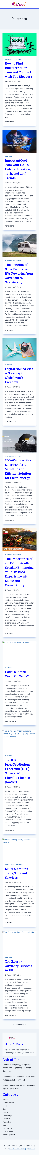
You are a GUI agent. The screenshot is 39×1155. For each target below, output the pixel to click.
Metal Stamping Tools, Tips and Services (16, 873)
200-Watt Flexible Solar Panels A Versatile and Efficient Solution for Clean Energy (18, 469)
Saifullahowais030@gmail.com (22, 1149)
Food (4, 1106)
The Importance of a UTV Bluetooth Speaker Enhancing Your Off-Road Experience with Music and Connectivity (19, 572)
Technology (9, 59)
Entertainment (8, 1103)
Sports (5, 1125)
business (19, 59)
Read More (10, 122)
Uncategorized (8, 1135)
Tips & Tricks (10, 864)
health (5, 1112)
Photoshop (6, 1122)
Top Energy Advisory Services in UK (18, 966)
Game (4, 1109)
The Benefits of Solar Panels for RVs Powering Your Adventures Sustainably (19, 273)
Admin (9, 81)
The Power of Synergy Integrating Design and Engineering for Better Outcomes (16, 1068)
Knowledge (9, 456)
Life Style (6, 1119)
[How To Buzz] (19, 4)
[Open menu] (35, 4)
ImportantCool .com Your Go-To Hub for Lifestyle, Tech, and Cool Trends (18, 169)
